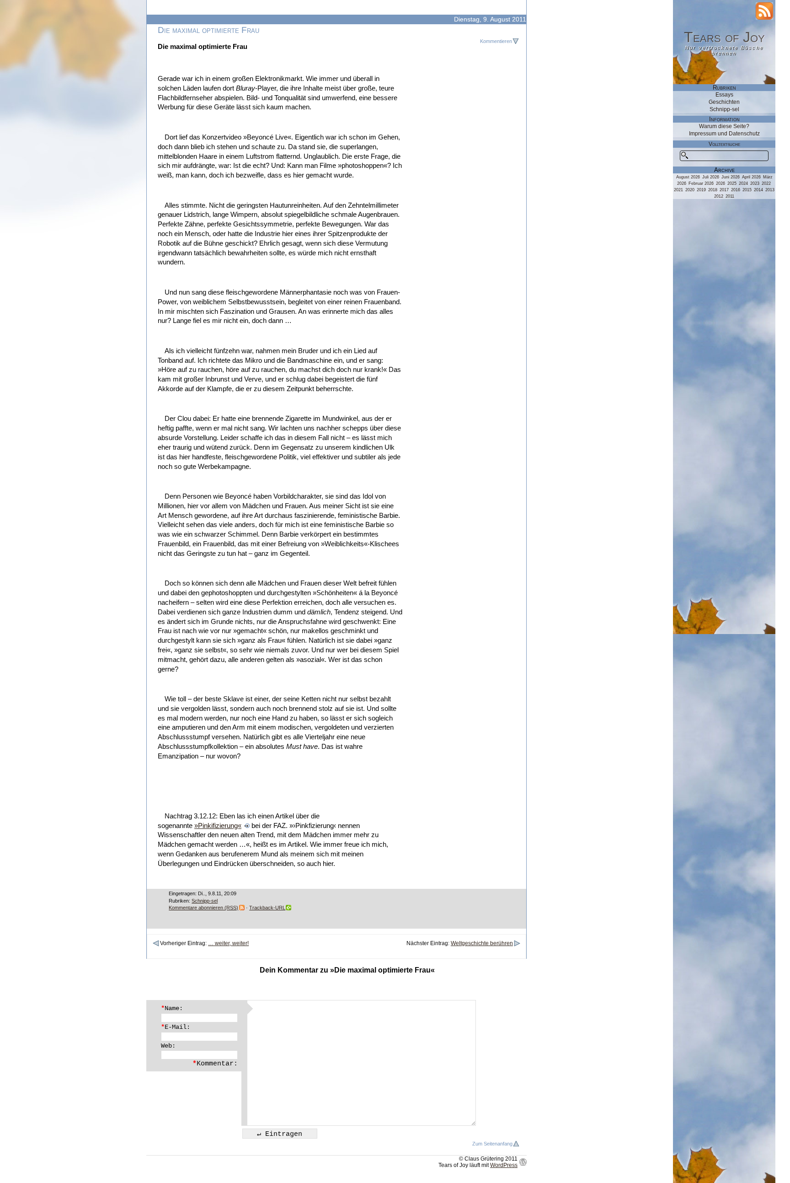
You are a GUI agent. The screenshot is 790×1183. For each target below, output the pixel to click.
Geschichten (724, 102)
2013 (769, 190)
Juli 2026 (710, 177)
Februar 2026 (701, 183)
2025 (732, 183)
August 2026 (688, 177)
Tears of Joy (724, 37)
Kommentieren (496, 41)
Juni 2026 (730, 177)
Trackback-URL (267, 907)
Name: (172, 1008)
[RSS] (764, 11)
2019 (701, 190)
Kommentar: (215, 1063)
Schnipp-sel (205, 900)
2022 (766, 183)
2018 (712, 190)
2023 (754, 183)
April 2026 (751, 177)
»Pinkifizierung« (217, 825)
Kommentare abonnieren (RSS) (203, 907)
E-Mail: (175, 1027)
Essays (724, 94)
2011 (730, 196)
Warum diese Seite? (724, 126)
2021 (678, 190)
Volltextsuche (724, 144)
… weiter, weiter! (228, 943)
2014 (758, 190)
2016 (735, 190)
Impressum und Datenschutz (724, 133)
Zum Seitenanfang (492, 1143)
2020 (689, 190)
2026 (720, 183)
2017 (724, 190)
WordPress (504, 1165)
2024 (743, 183)
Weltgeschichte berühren (482, 943)
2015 (747, 190)
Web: (168, 1045)
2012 (718, 196)
